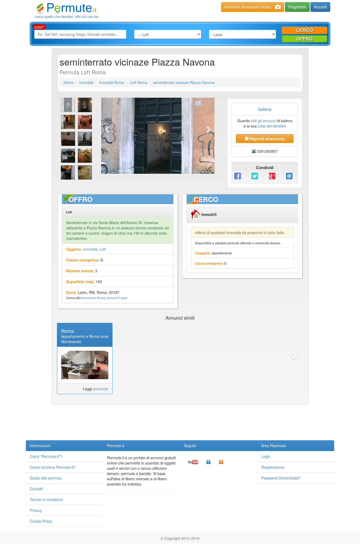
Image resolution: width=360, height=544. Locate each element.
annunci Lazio (117, 297)
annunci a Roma (93, 297)
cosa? (39, 26)
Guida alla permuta (46, 478)
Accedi (320, 7)
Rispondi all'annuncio (267, 138)
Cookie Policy (41, 521)
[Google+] (273, 175)
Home (69, 82)
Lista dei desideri (272, 125)
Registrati (297, 7)
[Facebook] (239, 175)
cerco (304, 30)
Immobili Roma (111, 82)
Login (265, 456)
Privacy (36, 510)
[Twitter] (256, 175)
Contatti (36, 488)
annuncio (100, 388)
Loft (102, 249)
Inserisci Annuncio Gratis (248, 7)
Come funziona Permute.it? (52, 467)
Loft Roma (138, 82)
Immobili (86, 82)
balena (264, 109)
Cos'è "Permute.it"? (46, 456)
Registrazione (272, 467)
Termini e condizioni (46, 499)
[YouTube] (193, 461)
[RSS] (221, 461)
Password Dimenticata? (280, 478)
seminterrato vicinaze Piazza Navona (184, 82)
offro (304, 38)
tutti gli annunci (263, 120)
